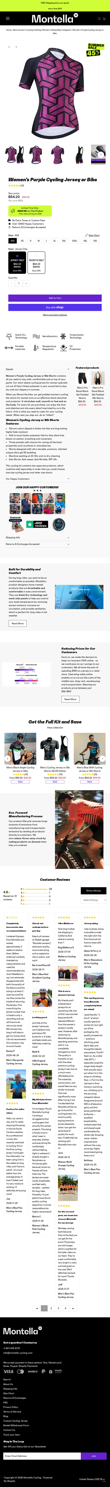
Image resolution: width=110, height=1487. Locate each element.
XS (22, 240)
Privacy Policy (10, 1407)
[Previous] (9, 47)
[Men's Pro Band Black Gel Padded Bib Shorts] (98, 378)
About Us (8, 1384)
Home (9, 30)
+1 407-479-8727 (11, 1348)
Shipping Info (13, 537)
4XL (85, 240)
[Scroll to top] (104, 1481)
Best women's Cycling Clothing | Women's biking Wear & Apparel (42, 30)
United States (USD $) (91, 1479)
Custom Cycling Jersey (15, 1420)
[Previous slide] (7, 758)
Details (9, 369)
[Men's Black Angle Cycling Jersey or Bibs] (20, 749)
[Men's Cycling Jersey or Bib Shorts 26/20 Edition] (55, 749)
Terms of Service (12, 1411)
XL (54, 240)
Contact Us (9, 1429)
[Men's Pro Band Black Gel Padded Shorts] (82, 378)
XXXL (74, 240)
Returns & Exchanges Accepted (23, 544)
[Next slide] (102, 758)
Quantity (12, 277)
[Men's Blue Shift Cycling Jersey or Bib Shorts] (90, 749)
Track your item (11, 1434)
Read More (18, 623)
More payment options (55, 314)
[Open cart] (104, 18)
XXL (64, 240)
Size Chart (8, 1393)
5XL (95, 240)
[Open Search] (99, 18)
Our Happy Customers (18, 478)
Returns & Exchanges (14, 1397)
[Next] (16, 47)
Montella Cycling (32, 1477)
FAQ (5, 1402)
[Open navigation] (16, 18)
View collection (55, 727)
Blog (5, 1416)
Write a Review (93, 890)
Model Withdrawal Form (16, 1425)
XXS (13, 240)
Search (7, 1379)
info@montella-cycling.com (18, 1352)
